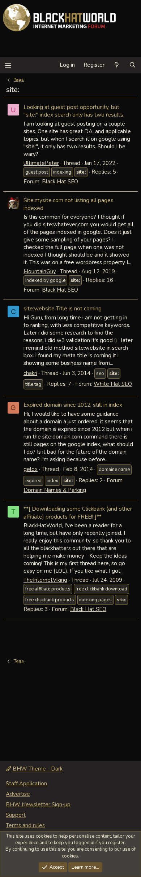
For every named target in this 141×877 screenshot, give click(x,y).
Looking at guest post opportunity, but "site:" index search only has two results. (74, 111)
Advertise (18, 794)
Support (16, 815)
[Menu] (8, 65)
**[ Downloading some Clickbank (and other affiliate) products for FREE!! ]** (78, 512)
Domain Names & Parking (55, 490)
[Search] (132, 65)
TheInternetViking (45, 580)
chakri (30, 373)
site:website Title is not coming (63, 308)
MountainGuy (40, 271)
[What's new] (116, 65)
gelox (31, 469)
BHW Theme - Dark (37, 768)
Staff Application (26, 783)
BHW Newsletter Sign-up (38, 804)
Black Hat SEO (60, 181)
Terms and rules (25, 825)
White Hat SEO (113, 384)
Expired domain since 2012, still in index (73, 405)
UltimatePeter (41, 163)
